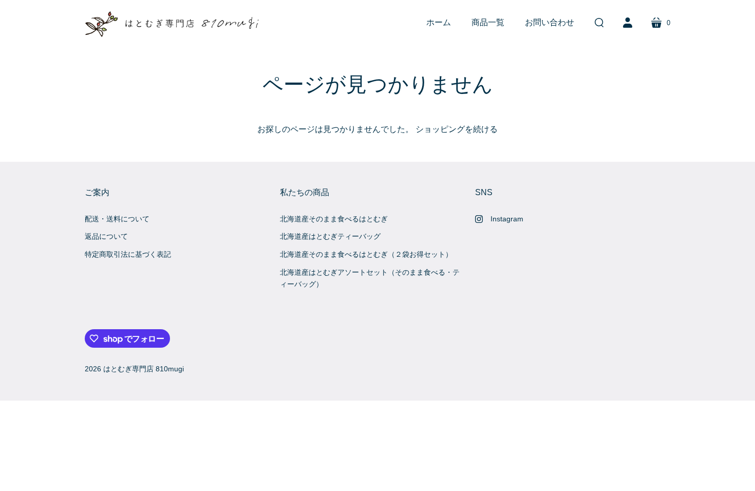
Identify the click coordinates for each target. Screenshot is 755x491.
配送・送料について (117, 219)
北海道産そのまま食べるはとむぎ (334, 219)
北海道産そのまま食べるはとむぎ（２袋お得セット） (366, 254)
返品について (106, 236)
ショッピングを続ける (457, 129)
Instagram (506, 219)
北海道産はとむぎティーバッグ (330, 236)
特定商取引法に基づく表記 (128, 254)
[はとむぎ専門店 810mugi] (175, 22)
